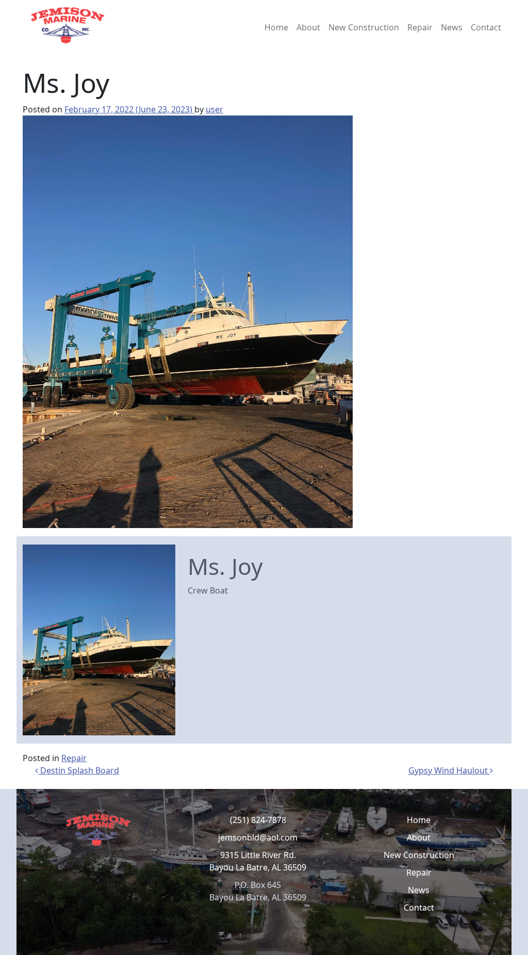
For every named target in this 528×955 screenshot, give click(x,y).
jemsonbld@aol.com (258, 837)
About (308, 27)
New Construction (363, 27)
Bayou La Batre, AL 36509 (257, 867)
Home (276, 27)
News (452, 27)
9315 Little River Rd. (258, 855)
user (214, 109)
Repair (420, 27)
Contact (486, 27)
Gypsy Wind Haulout (449, 770)
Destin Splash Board (78, 770)
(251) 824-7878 (258, 820)
